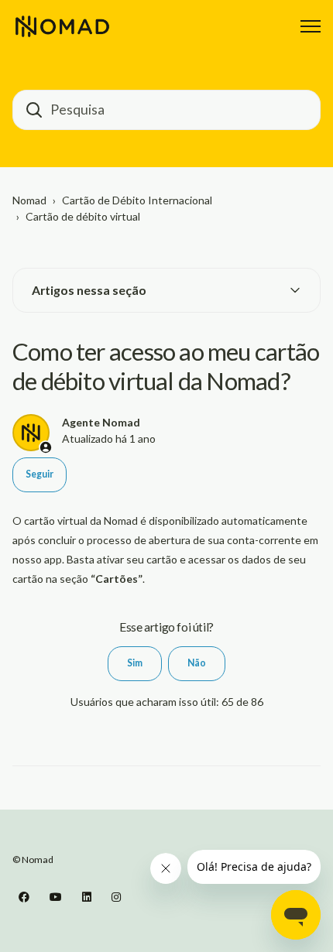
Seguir (39, 474)
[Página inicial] (62, 26)
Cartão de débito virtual (83, 216)
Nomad (29, 200)
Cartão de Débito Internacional (137, 200)
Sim (134, 663)
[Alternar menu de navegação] (310, 26)
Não (196, 663)
